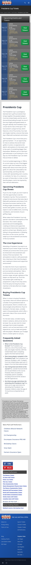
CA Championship (10, 435)
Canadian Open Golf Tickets (10, 499)
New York (20, 541)
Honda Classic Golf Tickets (10, 496)
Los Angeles (21, 547)
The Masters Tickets (8, 475)
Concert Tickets (22, 524)
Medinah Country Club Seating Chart (13, 508)
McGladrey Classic (10, 444)
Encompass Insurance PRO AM (14, 439)
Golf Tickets (14, 12)
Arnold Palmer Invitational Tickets (12, 494)
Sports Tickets (7, 12)
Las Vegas (20, 539)
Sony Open (7, 448)
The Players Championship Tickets (12, 488)
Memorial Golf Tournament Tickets (12, 490)
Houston (20, 549)
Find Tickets (25, 29)
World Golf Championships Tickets (12, 492)
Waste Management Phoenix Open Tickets (15, 486)
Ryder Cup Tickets (8, 479)
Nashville (20, 552)
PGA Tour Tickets (7, 481)
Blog (2, 536)
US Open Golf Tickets (9, 477)
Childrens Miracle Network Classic (13, 430)
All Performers (21, 530)
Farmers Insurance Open (12, 452)
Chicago (20, 544)
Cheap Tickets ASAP (12, 560)
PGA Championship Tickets (10, 484)
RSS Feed (3, 544)
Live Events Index (6, 541)
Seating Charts (5, 539)
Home (1, 12)
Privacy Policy (5, 524)
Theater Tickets (22, 527)
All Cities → (21, 554)
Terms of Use (5, 527)
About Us (3, 522)
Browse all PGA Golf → (11, 502)
